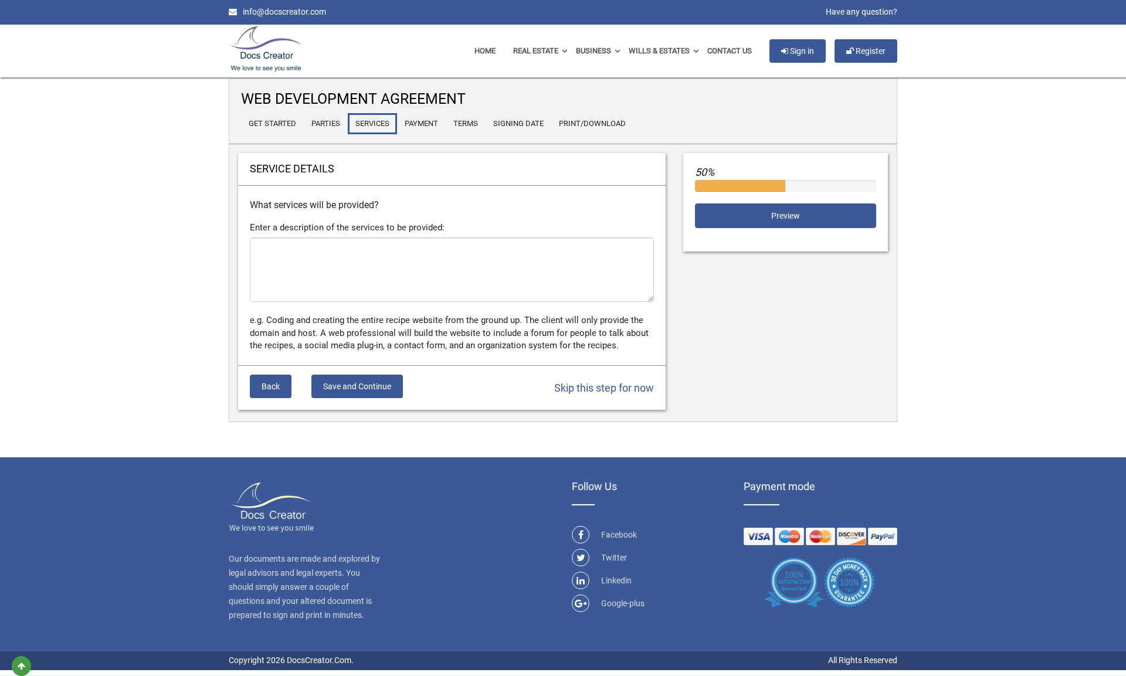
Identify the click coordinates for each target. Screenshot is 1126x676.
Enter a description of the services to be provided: (347, 227)
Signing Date (518, 123)
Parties (325, 123)
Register (870, 51)
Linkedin (616, 580)
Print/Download (592, 123)
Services (372, 123)
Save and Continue (357, 386)
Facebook (619, 534)
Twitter (614, 557)
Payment (421, 123)
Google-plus (623, 603)
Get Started (272, 123)
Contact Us (729, 50)
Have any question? (861, 11)
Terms (465, 123)
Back (271, 386)
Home (485, 50)
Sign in (801, 51)
